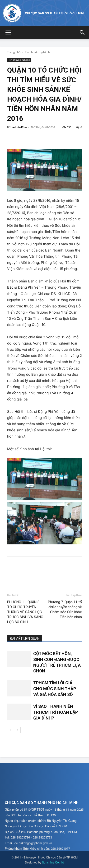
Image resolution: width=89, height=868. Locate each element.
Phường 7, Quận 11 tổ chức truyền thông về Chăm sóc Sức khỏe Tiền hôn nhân (65, 609)
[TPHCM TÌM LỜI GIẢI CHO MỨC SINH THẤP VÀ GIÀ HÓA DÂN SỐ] (19, 688)
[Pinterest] (33, 138)
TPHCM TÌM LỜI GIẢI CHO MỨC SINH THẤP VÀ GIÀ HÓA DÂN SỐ (54, 688)
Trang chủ (13, 52)
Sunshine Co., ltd (53, 862)
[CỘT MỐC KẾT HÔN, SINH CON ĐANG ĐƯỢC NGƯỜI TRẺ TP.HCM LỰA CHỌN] (19, 659)
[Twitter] (23, 138)
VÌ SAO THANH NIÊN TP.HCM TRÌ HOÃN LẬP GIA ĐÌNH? (55, 712)
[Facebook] (12, 138)
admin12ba (19, 127)
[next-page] (18, 730)
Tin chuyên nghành (37, 52)
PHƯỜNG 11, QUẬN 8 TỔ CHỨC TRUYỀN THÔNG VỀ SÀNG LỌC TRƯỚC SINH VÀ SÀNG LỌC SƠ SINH (25, 612)
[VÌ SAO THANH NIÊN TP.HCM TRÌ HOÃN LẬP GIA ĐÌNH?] (19, 712)
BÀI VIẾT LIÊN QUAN (24, 639)
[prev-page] (10, 730)
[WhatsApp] (44, 138)
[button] (8, 32)
